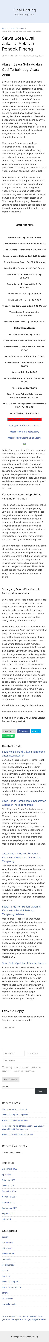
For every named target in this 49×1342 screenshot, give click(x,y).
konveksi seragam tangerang (15, 1114)
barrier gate (7, 1242)
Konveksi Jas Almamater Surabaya (17, 1134)
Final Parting (24, 10)
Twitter (36, 731)
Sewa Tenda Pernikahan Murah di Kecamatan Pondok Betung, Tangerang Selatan (21, 910)
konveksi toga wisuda (11, 1287)
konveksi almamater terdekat (15, 1120)
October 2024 (8, 1202)
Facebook (24, 731)
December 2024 (9, 1191)
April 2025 (6, 1174)
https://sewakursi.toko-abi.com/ (24, 437)
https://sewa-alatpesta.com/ (24, 431)
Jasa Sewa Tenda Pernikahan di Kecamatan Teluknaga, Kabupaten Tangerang (21, 857)
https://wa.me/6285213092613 (24, 419)
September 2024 (9, 1208)
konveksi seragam (10, 1281)
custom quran (8, 1253)
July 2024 (6, 1219)
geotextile (6, 1259)
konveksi (6, 1276)
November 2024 (9, 1197)
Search (5, 1087)
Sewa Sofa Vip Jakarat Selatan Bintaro (24, 963)
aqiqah (5, 1237)
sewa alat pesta (17, 28)
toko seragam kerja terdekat (14, 1109)
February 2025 (8, 1180)
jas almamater (8, 1265)
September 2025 (9, 1169)
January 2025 (8, 1186)
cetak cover (7, 1248)
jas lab (5, 1270)
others (5, 1293)
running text (7, 1298)
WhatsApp (9, 736)
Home (4, 28)
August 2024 (7, 1213)
